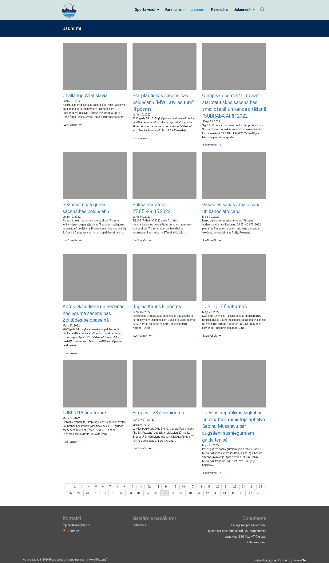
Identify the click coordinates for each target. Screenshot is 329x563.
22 (234, 486)
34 (138, 493)
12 (149, 486)
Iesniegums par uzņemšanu (248, 525)
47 (250, 493)
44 (224, 493)
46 (241, 493)
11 (140, 486)
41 (198, 493)
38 (173, 493)
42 (207, 493)
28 (87, 493)
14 (166, 486)
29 (95, 493)
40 (190, 493)
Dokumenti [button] (242, 9)
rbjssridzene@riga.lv (76, 525)
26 (70, 493)
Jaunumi (198, 9)
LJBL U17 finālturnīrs (224, 306)
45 (233, 493)
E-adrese (72, 531)
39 (181, 493)
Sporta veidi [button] (145, 9)
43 (215, 493)
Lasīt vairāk (70, 124)
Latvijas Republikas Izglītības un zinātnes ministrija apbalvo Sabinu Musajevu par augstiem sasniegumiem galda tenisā (233, 426)
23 (243, 486)
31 (113, 493)
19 (209, 486)
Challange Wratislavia (85, 95)
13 (157, 486)
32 (121, 493)
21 (226, 486)
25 (260, 486)
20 (217, 486)
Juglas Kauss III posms (157, 306)
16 (183, 486)
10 (131, 486)
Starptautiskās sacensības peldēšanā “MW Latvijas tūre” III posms (163, 102)
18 (200, 486)
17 (191, 486)
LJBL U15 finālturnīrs (85, 412)
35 (147, 493)
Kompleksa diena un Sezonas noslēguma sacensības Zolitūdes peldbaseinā (94, 313)
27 (78, 493)
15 (174, 486)
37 (164, 493)
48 (258, 493)
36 (155, 493)
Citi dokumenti (256, 542)
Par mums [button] (174, 9)
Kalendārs (219, 9)
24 (251, 486)
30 (104, 493)
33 (130, 493)
